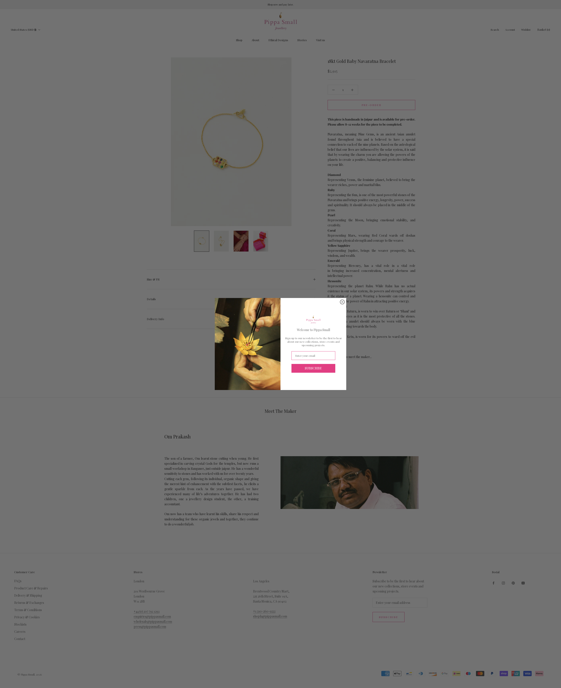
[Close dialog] (342, 302)
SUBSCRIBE (313, 368)
